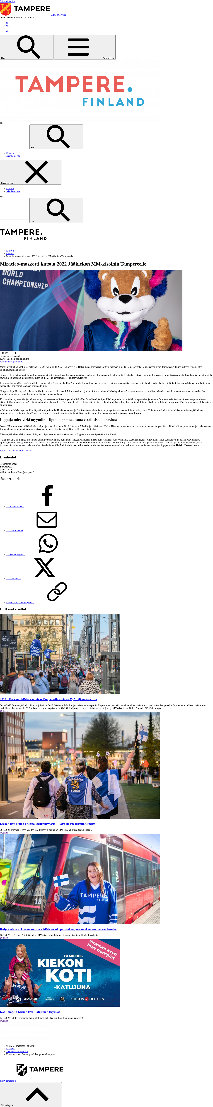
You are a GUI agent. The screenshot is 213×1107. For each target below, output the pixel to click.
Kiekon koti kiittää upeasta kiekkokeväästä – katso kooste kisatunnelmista (47, 823)
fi (7, 23)
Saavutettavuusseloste (17, 1051)
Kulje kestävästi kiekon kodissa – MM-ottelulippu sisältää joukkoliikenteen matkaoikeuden (58, 929)
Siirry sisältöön (7, 1)
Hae (3, 58)
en (7, 25)
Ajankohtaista (13, 156)
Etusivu (10, 153)
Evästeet (10, 1048)
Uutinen (10, 253)
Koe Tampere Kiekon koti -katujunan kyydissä (30, 1012)
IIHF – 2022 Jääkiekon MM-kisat (16, 450)
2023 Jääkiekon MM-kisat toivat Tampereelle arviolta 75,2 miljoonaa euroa (48, 699)
